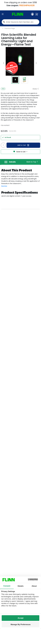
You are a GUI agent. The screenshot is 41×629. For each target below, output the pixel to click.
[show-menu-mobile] (2, 14)
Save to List (21, 151)
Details (12, 162)
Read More (4, 186)
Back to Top (31, 162)
